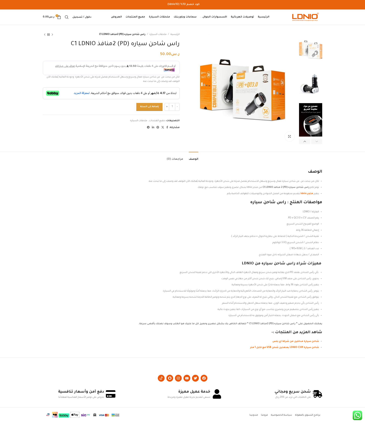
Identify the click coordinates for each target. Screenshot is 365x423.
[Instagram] (178, 378)
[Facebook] (204, 378)
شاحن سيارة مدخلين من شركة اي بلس (295, 341)
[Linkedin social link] (153, 127)
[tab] (193, 157)
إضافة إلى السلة (149, 107)
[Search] (67, 17)
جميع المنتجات (157, 120)
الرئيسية (175, 34)
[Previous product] (52, 34)
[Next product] (45, 34)
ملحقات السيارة (158, 34)
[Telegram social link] (148, 127)
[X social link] (162, 127)
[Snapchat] (169, 378)
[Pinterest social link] (157, 127)
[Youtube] (186, 378)
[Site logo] (305, 17)
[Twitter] (195, 378)
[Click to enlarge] (289, 136)
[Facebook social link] (167, 127)
